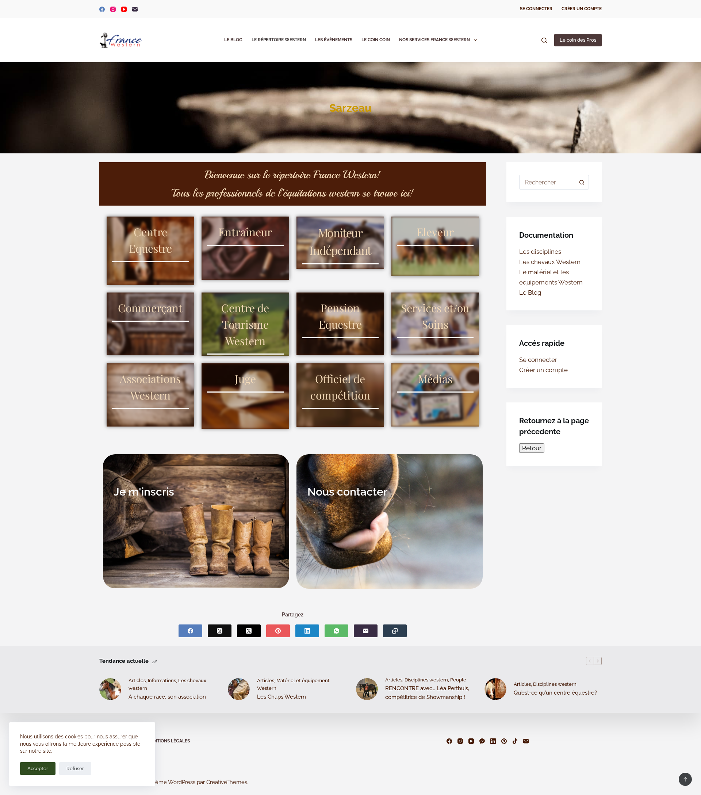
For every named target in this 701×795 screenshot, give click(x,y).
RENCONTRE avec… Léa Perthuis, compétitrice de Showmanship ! (427, 693)
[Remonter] (685, 779)
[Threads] (219, 630)
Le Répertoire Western (279, 39)
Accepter (37, 768)
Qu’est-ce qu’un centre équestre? (555, 692)
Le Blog (233, 39)
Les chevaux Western (550, 261)
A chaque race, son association (167, 696)
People (458, 680)
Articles (137, 680)
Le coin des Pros (578, 40)
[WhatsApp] (336, 630)
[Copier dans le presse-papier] (395, 630)
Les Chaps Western (281, 696)
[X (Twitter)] (249, 630)
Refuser (75, 768)
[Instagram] (113, 9)
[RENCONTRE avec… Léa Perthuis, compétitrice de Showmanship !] (367, 689)
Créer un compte (582, 8)
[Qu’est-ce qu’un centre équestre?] (495, 689)
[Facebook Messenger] (482, 741)
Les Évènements (333, 39)
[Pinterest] (278, 630)
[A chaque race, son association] (110, 689)
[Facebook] (102, 9)
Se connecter (536, 8)
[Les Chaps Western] (239, 689)
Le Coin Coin (375, 39)
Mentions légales (169, 741)
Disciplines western (426, 680)
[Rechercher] (544, 40)
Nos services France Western (434, 39)
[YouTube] (124, 9)
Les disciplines (540, 251)
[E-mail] (135, 9)
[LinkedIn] (307, 630)
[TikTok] (515, 741)
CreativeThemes (226, 782)
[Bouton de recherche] (582, 182)
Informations (162, 680)
